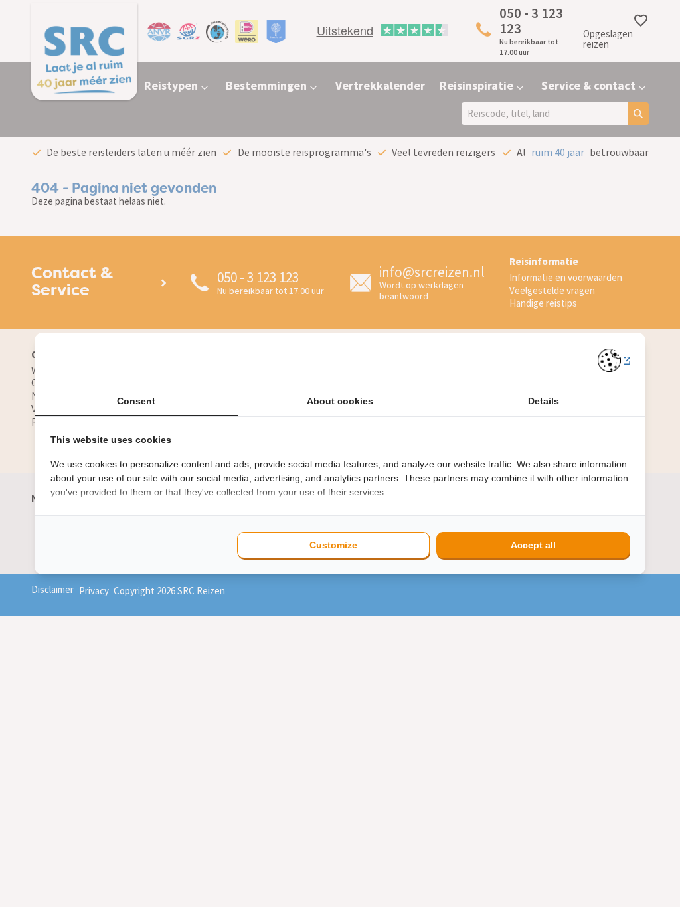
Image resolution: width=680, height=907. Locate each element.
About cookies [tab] (340, 401)
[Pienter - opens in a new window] (614, 360)
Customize (333, 545)
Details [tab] (543, 401)
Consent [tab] (136, 401)
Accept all (533, 545)
